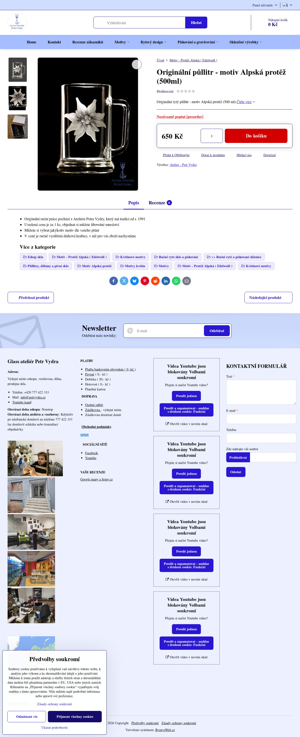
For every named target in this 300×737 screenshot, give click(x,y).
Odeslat (235, 471)
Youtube (90, 458)
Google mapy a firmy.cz (96, 479)
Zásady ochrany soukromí (179, 723)
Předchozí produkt (34, 297)
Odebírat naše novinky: (99, 335)
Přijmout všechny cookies (75, 716)
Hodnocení (165, 91)
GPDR (84, 435)
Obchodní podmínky (96, 426)
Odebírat (217, 330)
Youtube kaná (21, 402)
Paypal (89, 374)
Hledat (196, 22)
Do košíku (256, 135)
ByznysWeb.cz (165, 730)
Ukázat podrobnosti (55, 727)
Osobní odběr (94, 405)
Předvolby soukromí (145, 723)
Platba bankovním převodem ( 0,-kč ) (110, 369)
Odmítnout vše (26, 716)
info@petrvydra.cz (33, 397)
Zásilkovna (93, 409)
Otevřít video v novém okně (188, 423)
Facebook (91, 453)
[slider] (185, 91)
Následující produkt (265, 297)
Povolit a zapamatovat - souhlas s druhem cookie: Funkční (186, 410)
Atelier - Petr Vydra (183, 164)
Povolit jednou (186, 395)
